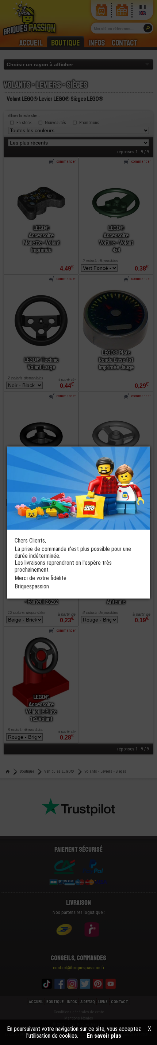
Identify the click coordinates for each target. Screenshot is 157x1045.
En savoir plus (104, 1035)
